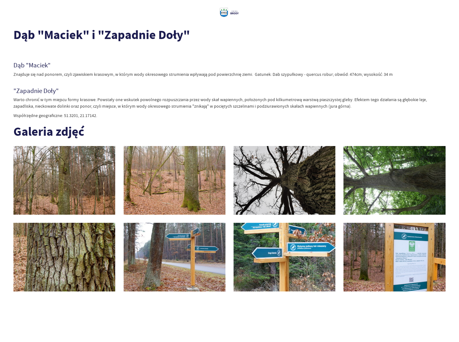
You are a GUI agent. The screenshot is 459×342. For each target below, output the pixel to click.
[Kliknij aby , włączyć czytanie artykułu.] (17, 52)
